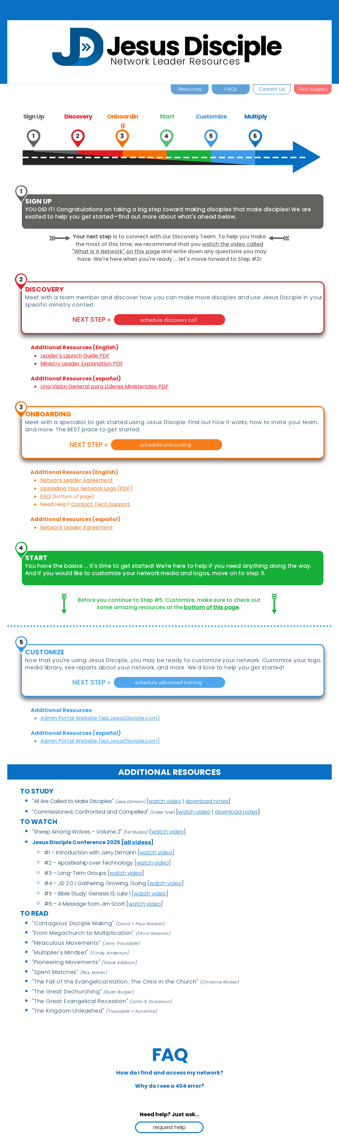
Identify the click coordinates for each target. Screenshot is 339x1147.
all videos (137, 842)
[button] (169, 1072)
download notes (206, 801)
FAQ (45, 496)
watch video (194, 812)
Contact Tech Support (100, 504)
